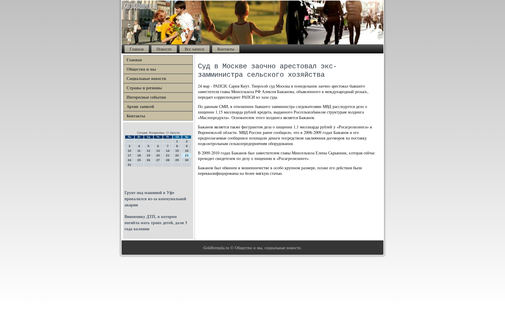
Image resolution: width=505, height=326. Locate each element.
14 (168, 150)
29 (177, 160)
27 (158, 160)
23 (186, 155)
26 (148, 160)
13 (158, 150)
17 (129, 155)
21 (168, 155)
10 (129, 150)
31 (129, 164)
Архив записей (140, 106)
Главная (136, 49)
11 (139, 150)
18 (139, 155)
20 (158, 155)
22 (177, 155)
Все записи (194, 49)
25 (139, 160)
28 (168, 160)
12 (148, 150)
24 (129, 160)
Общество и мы (141, 69)
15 (177, 150)
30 (186, 160)
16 (186, 150)
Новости (164, 49)
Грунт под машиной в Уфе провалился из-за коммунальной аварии (155, 198)
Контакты (225, 49)
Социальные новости (146, 78)
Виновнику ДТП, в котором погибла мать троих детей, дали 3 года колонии (155, 222)
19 (148, 155)
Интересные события (146, 97)
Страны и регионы (144, 88)
